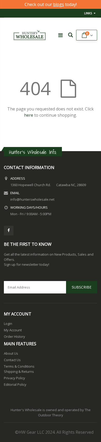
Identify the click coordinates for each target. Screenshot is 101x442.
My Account (13, 330)
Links (88, 13)
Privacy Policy (14, 378)
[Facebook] (8, 230)
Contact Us (12, 359)
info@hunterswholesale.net (32, 199)
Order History (14, 336)
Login (8, 323)
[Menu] (60, 35)
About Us (11, 353)
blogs (58, 4)
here (28, 115)
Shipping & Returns (19, 371)
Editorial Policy (15, 384)
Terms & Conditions (19, 366)
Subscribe (81, 287)
